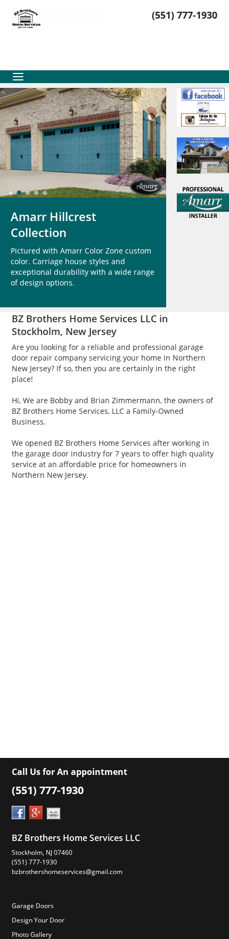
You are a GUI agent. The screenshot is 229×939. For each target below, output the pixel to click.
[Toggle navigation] (18, 76)
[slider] (27, 192)
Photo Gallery (32, 934)
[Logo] (60, 35)
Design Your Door (38, 920)
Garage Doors (33, 905)
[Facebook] (18, 811)
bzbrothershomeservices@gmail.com (67, 871)
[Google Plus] (36, 811)
